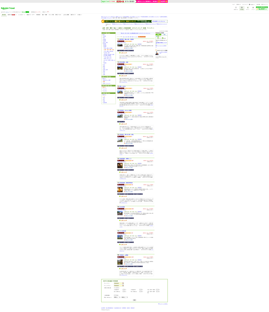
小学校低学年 (133, 289)
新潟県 (105, 45)
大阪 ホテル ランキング (162, 24)
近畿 (104, 67)
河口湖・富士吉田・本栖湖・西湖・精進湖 (109, 55)
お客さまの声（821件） (121, 258)
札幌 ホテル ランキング (118, 24)
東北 (104, 37)
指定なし (104, 78)
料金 (108, 297)
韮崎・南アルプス (107, 58)
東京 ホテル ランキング (129, 24)
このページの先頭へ (164, 303)
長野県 (105, 62)
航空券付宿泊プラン (129, 50)
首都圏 (104, 40)
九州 (104, 72)
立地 (126, 36)
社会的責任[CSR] (117, 307)
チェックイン (107, 283)
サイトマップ (244, 4)
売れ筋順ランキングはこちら (159, 21)
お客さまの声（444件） (121, 42)
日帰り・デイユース (129, 194)
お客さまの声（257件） (121, 210)
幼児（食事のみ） (117, 291)
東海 (104, 66)
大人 (115, 287)
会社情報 (103, 307)
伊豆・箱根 (105, 42)
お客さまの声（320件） (121, 161)
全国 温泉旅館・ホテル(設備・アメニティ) (131, 16)
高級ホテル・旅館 (106, 80)
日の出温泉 (122, 206)
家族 (104, 97)
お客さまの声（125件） (121, 89)
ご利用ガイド (238, 4)
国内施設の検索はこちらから (161, 43)
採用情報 (124, 307)
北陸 (104, 64)
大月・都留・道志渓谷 (108, 51)
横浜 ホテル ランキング (140, 24)
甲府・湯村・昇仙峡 (108, 48)
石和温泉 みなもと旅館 (125, 110)
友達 (104, 100)
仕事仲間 (105, 102)
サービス (136, 36)
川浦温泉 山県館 (123, 255)
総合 (124, 36)
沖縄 (104, 74)
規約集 (128, 307)
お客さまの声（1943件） (122, 137)
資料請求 (132, 307)
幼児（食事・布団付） (152, 289)
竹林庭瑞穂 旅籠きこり (125, 158)
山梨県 (105, 46)
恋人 (104, 99)
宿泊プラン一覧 (121, 50)
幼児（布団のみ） (134, 291)
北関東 (104, 39)
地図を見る (139, 44)
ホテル (160, 36)
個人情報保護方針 (109, 307)
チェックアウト (107, 285)
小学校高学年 (116, 289)
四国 (104, 71)
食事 (130, 36)
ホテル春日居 (122, 231)
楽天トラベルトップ (105, 16)
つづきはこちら (124, 57)
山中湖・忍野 (107, 52)
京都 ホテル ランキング (151, 24)
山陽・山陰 (105, 69)
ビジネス (105, 90)
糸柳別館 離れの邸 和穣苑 (126, 39)
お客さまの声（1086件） (122, 234)
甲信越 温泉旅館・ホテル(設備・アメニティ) (150, 16)
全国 (103, 34)
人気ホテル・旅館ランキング (116, 16)
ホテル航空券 (162, 38)
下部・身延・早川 (107, 57)
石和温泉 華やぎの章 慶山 (126, 134)
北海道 (104, 36)
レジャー (105, 88)
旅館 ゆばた (122, 86)
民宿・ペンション (106, 83)
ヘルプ (233, 4)
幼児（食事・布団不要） (151, 292)
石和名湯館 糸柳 (123, 62)
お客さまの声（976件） (121, 65)
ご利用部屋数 (107, 295)
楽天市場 (258, 4)
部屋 (128, 36)
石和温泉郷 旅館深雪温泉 (126, 182)
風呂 (133, 36)
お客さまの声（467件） (121, 185)
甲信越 (104, 43)
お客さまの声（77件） (121, 113)
